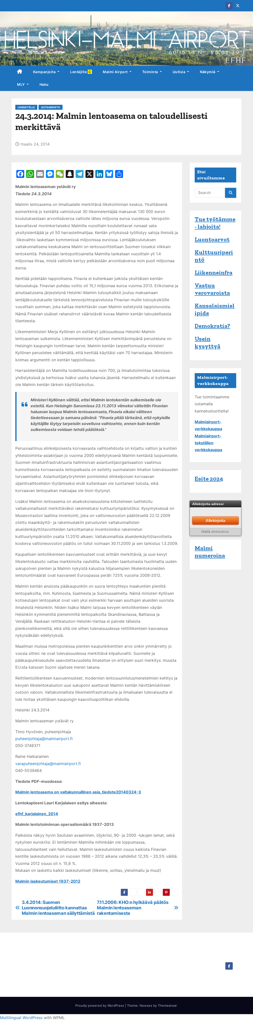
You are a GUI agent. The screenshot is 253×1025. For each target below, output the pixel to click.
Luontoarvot (212, 239)
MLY (21, 84)
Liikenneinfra (213, 272)
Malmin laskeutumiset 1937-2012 (47, 881)
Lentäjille (81, 72)
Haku (44, 84)
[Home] (20, 72)
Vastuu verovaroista (212, 289)
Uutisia (179, 72)
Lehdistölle (26, 107)
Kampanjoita (45, 72)
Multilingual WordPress (21, 1017)
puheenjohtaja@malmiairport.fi (44, 738)
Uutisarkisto (50, 107)
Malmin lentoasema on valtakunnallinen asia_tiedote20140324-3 (78, 792)
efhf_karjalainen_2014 (36, 813)
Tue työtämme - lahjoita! (215, 222)
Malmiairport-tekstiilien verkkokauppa (208, 442)
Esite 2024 (209, 478)
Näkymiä (208, 72)
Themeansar (167, 1005)
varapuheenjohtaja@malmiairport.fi (48, 763)
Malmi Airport (115, 72)
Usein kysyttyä (207, 342)
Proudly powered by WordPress (100, 1005)
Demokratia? (212, 325)
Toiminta (150, 72)
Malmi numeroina (210, 551)
